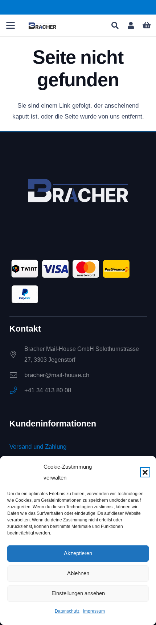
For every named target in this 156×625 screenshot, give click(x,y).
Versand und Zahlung (37, 446)
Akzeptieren (78, 553)
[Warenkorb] (147, 25)
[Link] (131, 25)
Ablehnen (78, 573)
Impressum (94, 611)
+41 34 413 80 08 (47, 390)
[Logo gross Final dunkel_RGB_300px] (42, 25)
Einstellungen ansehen (78, 593)
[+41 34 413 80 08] (16, 390)
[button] (145, 472)
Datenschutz (67, 611)
